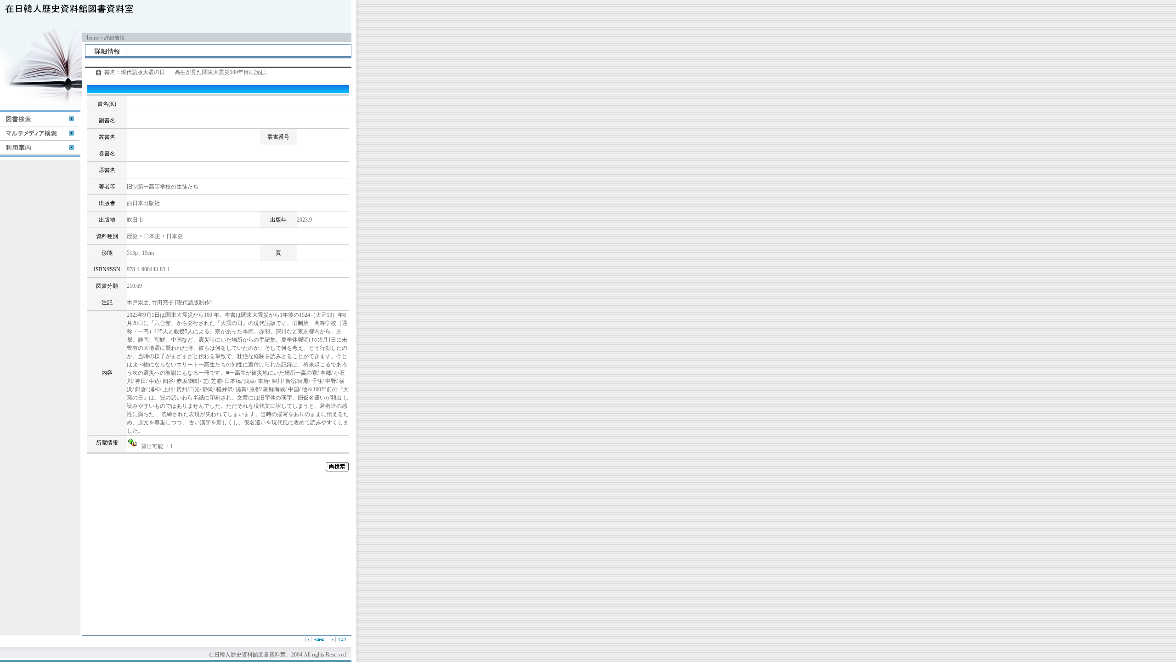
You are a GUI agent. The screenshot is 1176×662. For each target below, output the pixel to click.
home (93, 37)
